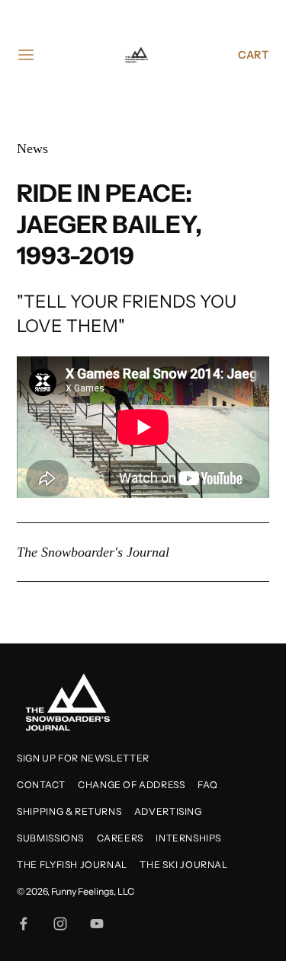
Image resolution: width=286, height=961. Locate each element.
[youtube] (97, 923)
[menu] (26, 55)
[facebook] (23, 923)
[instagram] (60, 923)
